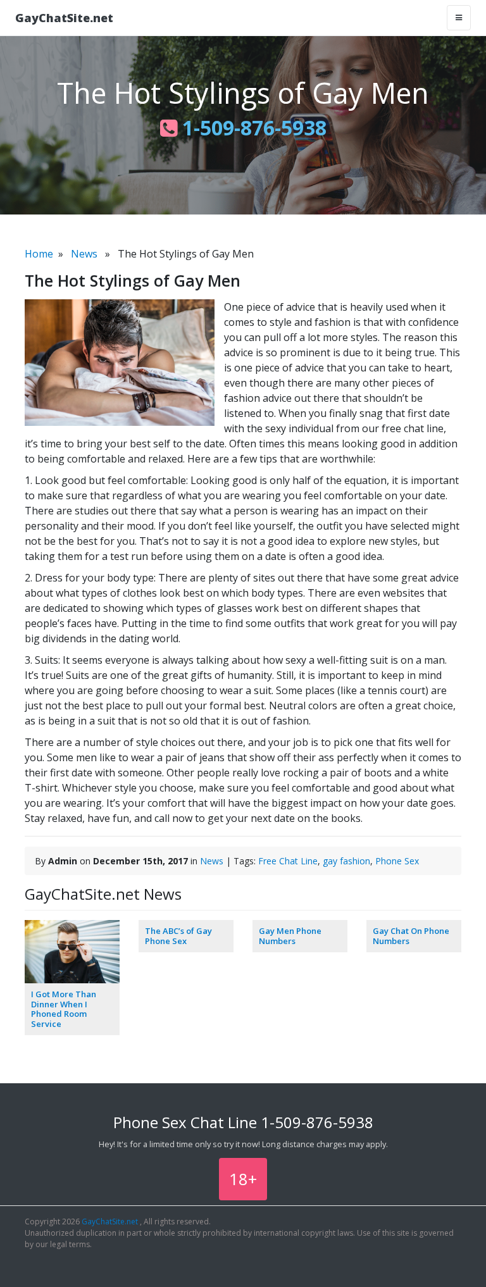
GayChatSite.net (64, 17)
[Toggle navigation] (459, 17)
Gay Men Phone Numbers (290, 936)
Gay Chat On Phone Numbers (411, 936)
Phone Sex (397, 861)
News (84, 254)
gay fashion (346, 861)
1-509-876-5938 (252, 127)
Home (39, 254)
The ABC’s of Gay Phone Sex (178, 936)
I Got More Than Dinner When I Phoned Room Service (63, 1008)
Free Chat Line (288, 861)
